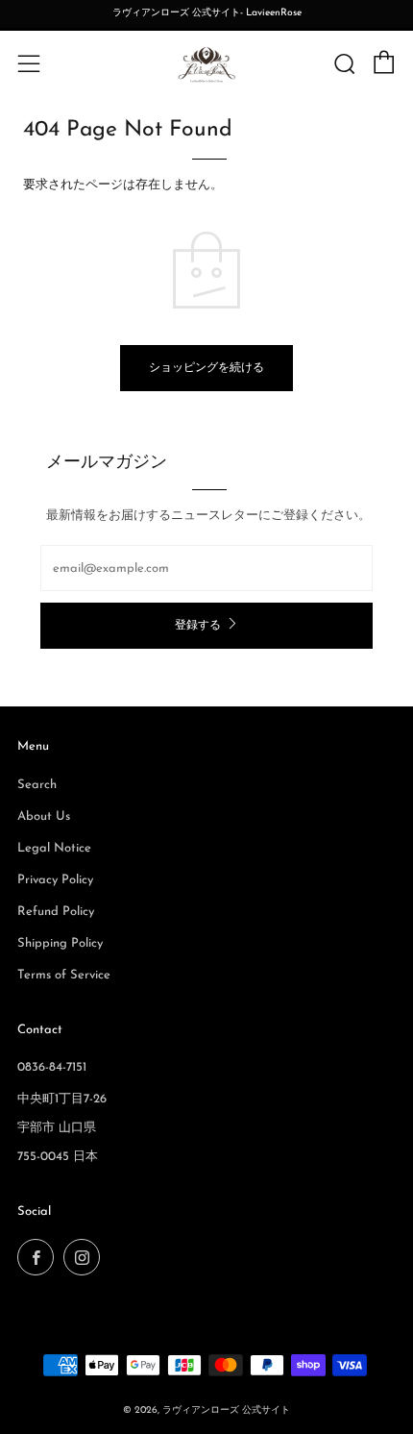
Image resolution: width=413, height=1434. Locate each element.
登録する (198, 625)
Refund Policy (55, 911)
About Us (43, 816)
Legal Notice (54, 848)
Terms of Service (63, 975)
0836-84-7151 (51, 1067)
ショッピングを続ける (206, 368)
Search (37, 785)
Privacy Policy (55, 880)
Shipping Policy (60, 943)
